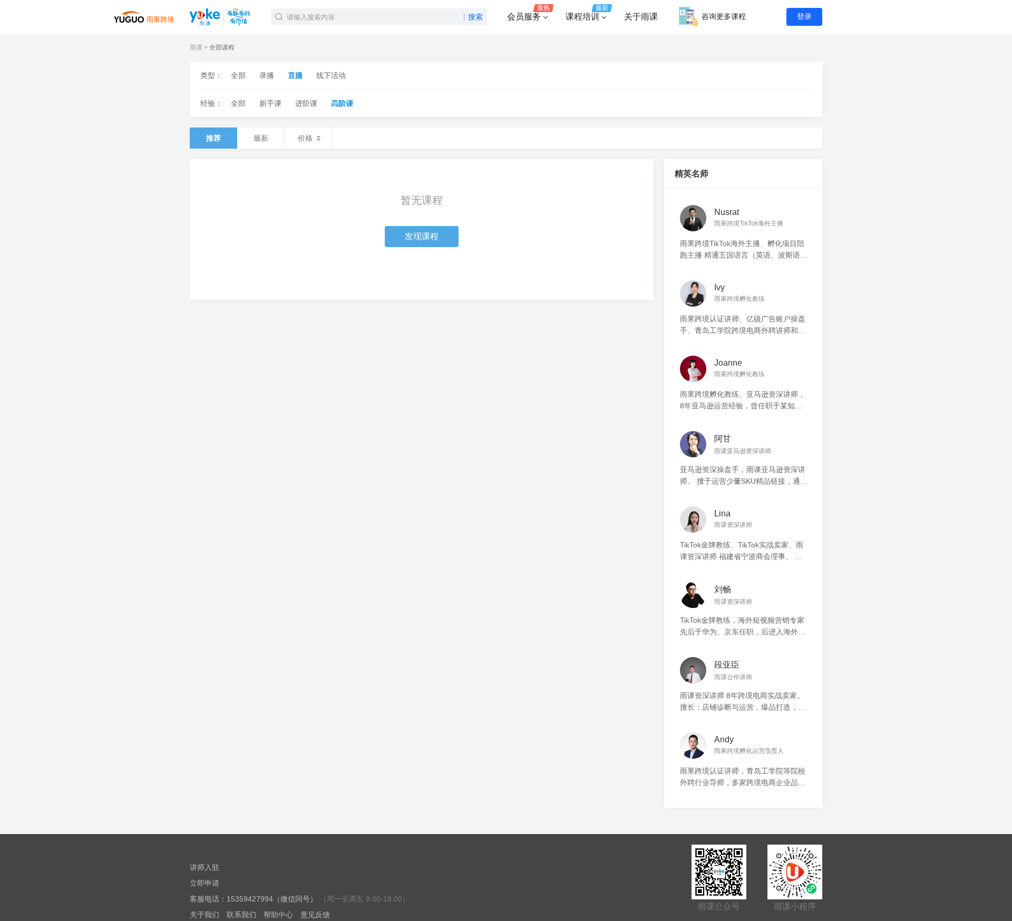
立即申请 (204, 883)
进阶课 (306, 103)
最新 (261, 138)
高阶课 (342, 103)
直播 (295, 75)
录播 (266, 75)
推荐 (213, 138)
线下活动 (331, 75)
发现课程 (422, 236)
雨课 (196, 47)
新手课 (270, 103)
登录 (804, 16)
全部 (238, 75)
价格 (305, 138)
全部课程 (222, 47)
